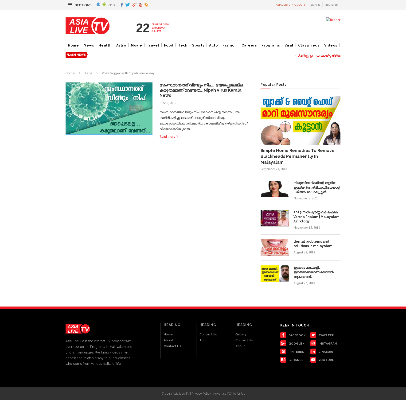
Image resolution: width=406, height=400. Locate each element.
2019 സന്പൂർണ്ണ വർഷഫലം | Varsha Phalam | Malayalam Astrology (316, 216)
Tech (182, 45)
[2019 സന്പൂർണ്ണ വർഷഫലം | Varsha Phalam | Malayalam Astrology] (275, 218)
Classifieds (309, 45)
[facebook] (122, 5)
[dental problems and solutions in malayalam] (275, 247)
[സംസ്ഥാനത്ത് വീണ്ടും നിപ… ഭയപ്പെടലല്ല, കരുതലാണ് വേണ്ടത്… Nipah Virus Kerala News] (109, 108)
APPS (112, 4)
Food (168, 45)
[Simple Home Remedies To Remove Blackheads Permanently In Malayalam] (300, 120)
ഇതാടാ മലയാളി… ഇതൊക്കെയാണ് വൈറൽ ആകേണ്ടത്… (313, 272)
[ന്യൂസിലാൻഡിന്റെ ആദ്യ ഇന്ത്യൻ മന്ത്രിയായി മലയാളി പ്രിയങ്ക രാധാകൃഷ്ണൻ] (275, 189)
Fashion (230, 45)
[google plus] (134, 5)
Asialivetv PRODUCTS (290, 4)
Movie (136, 45)
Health (105, 45)
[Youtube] (140, 5)
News (89, 45)
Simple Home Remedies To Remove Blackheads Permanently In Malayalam (298, 156)
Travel (153, 45)
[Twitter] (127, 5)
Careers (249, 45)
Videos (330, 45)
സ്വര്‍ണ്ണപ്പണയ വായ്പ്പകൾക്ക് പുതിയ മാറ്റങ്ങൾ (328, 55)
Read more (167, 136)
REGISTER (331, 4)
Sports (198, 45)
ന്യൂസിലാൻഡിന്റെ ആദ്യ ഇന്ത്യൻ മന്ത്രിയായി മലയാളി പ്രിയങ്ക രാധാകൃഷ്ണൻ (316, 187)
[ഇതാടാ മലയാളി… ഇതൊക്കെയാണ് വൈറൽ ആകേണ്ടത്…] (275, 273)
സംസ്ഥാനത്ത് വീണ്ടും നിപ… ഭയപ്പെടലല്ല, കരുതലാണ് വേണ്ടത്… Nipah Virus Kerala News (202, 90)
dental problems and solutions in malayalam (312, 244)
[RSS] (146, 5)
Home (73, 45)
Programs (271, 45)
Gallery (240, 334)
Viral (289, 45)
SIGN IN (315, 4)
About (168, 340)
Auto (213, 45)
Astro (121, 45)
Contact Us (172, 346)
